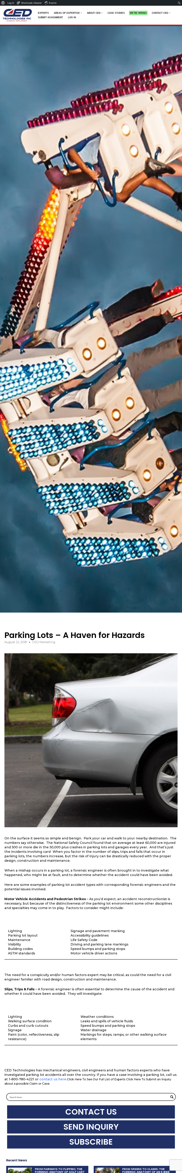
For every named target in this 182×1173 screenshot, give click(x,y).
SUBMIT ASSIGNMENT (50, 17)
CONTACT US (91, 1111)
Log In (72, 17)
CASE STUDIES (116, 13)
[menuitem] (3, 3)
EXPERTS (43, 13)
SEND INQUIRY (91, 1126)
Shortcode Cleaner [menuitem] (31, 2)
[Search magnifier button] (171, 1096)
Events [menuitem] (53, 2)
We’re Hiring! (138, 13)
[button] (81, 13)
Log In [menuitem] (10, 2)
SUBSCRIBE (91, 1141)
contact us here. (53, 1079)
